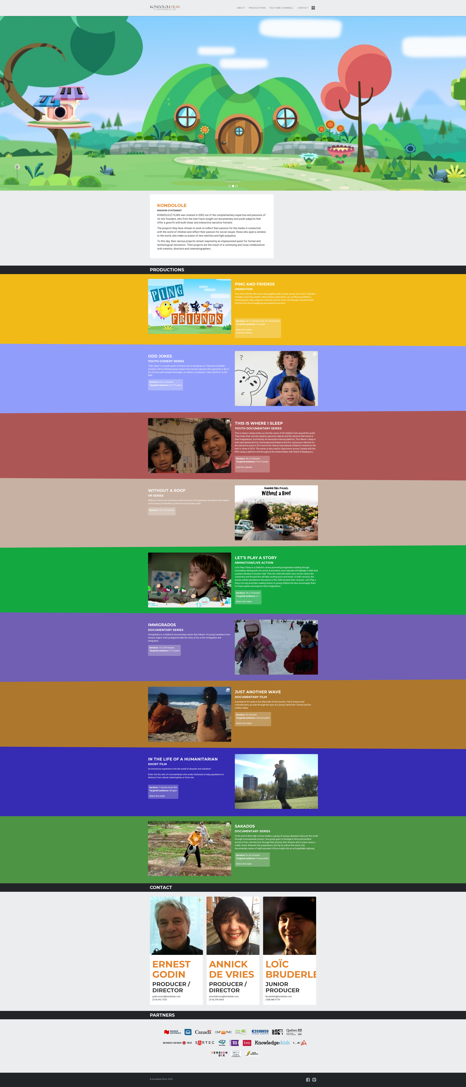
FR (313, 7)
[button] (35, 103)
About (241, 8)
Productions (257, 8)
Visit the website (244, 332)
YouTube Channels (281, 8)
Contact (303, 8)
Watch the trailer (244, 329)
